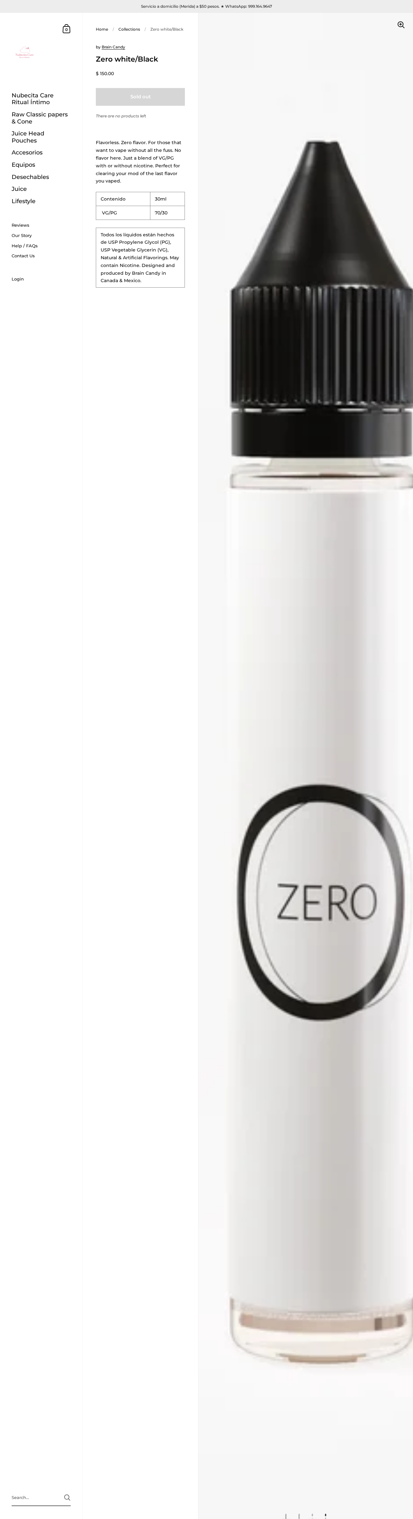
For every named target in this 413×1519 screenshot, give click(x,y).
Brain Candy (113, 46)
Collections (129, 29)
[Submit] (67, 1497)
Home (102, 29)
